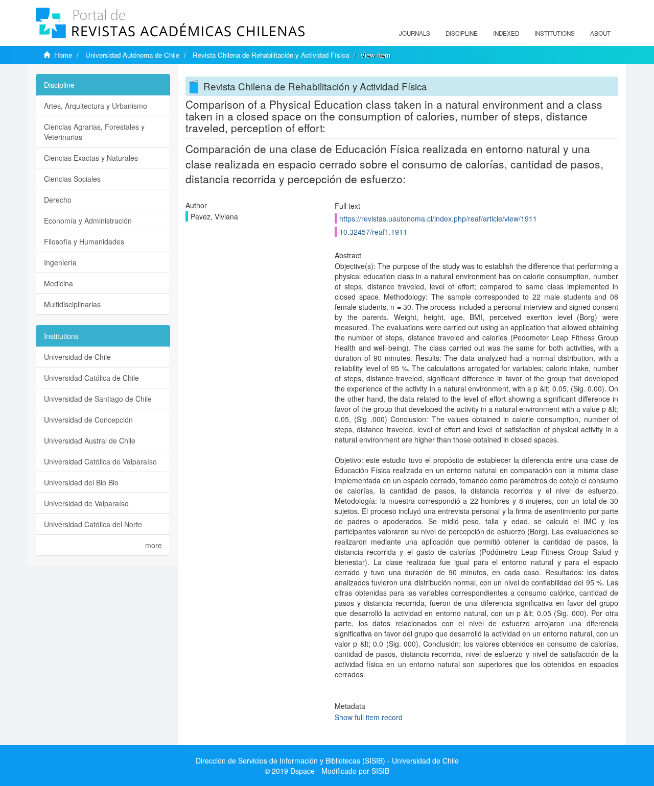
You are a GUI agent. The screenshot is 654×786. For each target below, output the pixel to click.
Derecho (58, 199)
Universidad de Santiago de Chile (98, 399)
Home (63, 55)
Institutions (554, 33)
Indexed (506, 33)
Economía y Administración (88, 220)
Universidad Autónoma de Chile (132, 55)
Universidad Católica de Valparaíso (100, 461)
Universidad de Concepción (88, 419)
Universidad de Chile (77, 357)
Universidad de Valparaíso (86, 503)
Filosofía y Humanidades (84, 241)
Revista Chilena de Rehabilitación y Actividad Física (271, 55)
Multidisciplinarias (72, 304)
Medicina (58, 283)
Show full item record (369, 717)
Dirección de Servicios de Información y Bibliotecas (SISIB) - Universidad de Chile (327, 760)
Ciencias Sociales (72, 179)
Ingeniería (60, 262)
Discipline (462, 33)
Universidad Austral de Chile (89, 440)
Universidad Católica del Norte (93, 524)
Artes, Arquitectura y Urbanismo (95, 106)
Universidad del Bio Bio (81, 482)
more (153, 545)
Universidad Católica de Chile (91, 378)
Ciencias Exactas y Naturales (91, 158)
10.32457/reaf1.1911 (373, 232)
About (600, 33)
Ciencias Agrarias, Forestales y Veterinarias (94, 131)
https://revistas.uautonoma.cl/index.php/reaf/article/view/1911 (438, 218)
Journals (414, 33)
